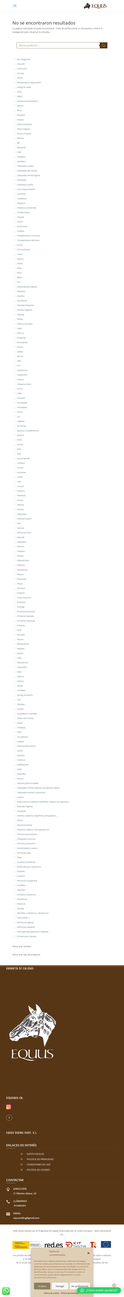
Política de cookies (51, 1293)
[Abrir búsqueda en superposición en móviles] (62, 45)
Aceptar (42, 1286)
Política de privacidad (70, 1293)
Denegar (60, 1286)
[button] (88, 1253)
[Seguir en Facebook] (9, 1118)
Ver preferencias (79, 1286)
